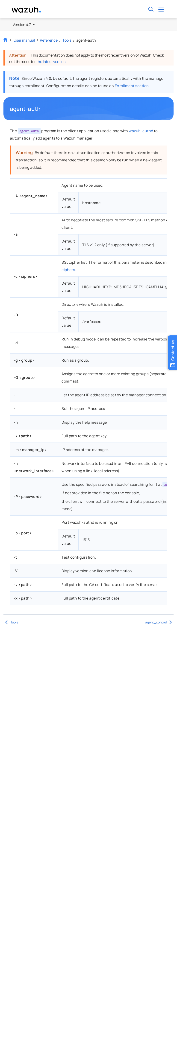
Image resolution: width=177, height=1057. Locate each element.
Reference (49, 40)
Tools (66, 40)
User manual (24, 40)
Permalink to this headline (43, 108)
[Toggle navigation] (161, 9)
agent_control (156, 622)
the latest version (51, 61)
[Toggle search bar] (151, 9)
